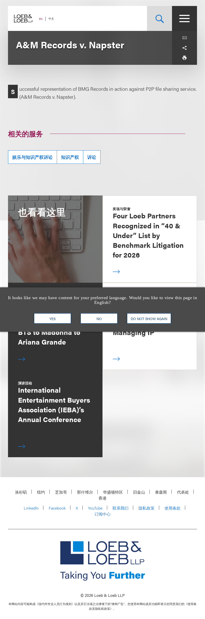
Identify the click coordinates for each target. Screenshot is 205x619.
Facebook (57, 508)
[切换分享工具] (184, 48)
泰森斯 (161, 492)
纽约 (41, 492)
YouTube (95, 508)
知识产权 (70, 157)
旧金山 (139, 492)
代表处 (183, 492)
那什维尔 (85, 492)
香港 (102, 498)
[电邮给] (184, 38)
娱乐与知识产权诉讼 (32, 157)
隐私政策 (146, 508)
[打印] (184, 58)
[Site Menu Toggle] (184, 18)
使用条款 (172, 508)
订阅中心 (102, 514)
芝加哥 (61, 492)
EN (40, 19)
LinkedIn (31, 508)
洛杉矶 (21, 492)
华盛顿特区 (113, 492)
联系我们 (120, 508)
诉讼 (91, 157)
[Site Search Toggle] (159, 18)
